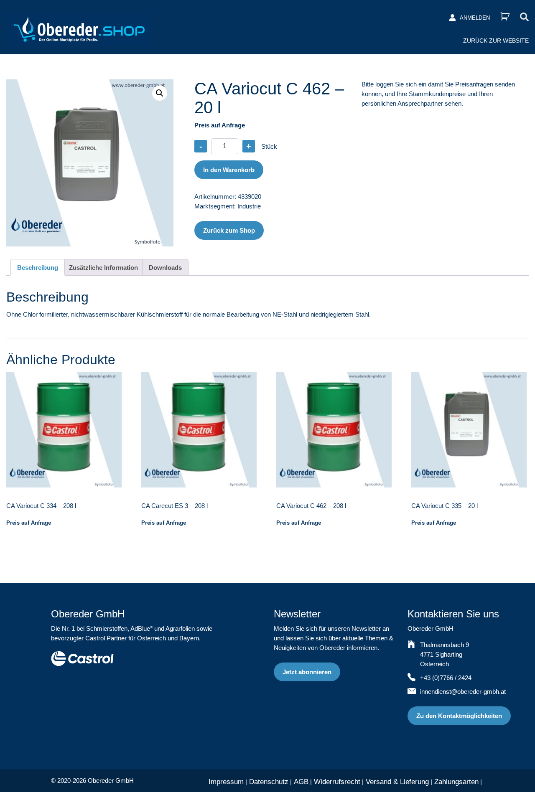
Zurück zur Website (496, 40)
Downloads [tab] (165, 267)
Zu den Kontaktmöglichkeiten (459, 715)
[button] (159, 93)
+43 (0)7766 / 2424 (445, 677)
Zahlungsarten (456, 782)
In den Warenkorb (229, 169)
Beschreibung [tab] (37, 267)
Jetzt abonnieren (307, 671)
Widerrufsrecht (337, 782)
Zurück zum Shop (229, 230)
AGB (301, 782)
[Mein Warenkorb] (505, 16)
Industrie (249, 206)
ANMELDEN (475, 18)
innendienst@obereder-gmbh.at (463, 691)
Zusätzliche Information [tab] (103, 267)
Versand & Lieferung (397, 782)
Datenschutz (268, 782)
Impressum (226, 782)
